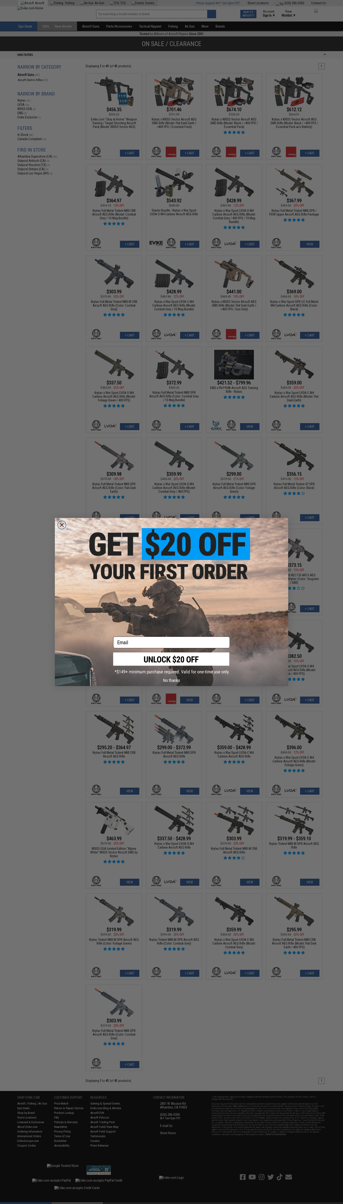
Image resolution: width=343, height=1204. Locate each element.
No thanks (171, 680)
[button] (171, 663)
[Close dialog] (62, 525)
